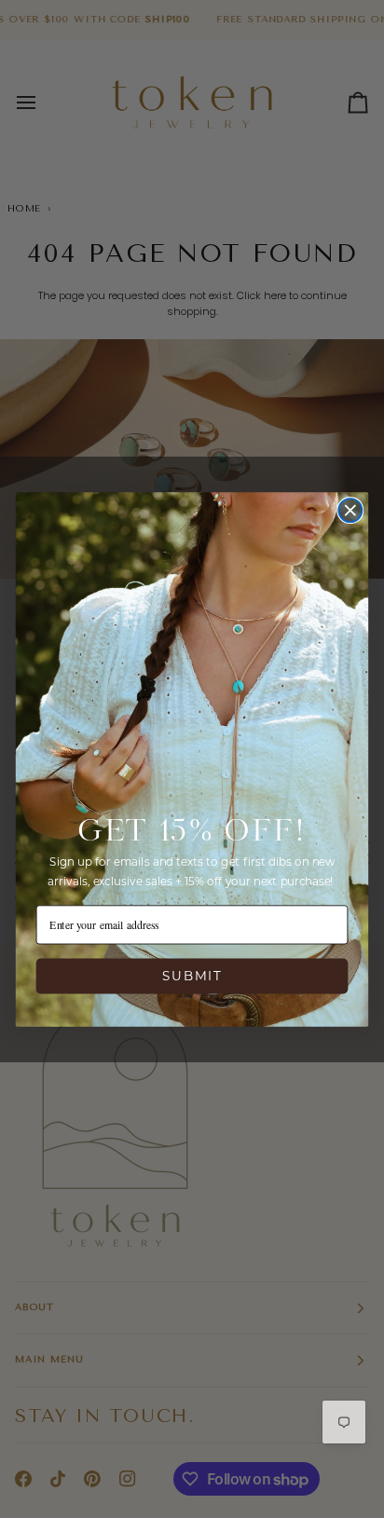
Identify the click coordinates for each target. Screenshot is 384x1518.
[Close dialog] (350, 510)
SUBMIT (192, 975)
